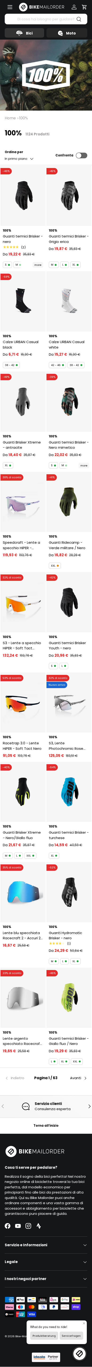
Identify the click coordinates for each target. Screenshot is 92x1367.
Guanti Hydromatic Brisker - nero (65, 935)
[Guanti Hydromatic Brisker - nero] (69, 892)
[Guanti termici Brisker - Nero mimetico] (69, 401)
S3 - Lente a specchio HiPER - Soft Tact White (22, 645)
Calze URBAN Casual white (66, 344)
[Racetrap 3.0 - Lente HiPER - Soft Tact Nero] (23, 703)
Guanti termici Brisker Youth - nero (67, 645)
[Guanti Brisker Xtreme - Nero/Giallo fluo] (23, 792)
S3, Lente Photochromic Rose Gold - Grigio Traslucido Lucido (66, 746)
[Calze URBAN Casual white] (69, 301)
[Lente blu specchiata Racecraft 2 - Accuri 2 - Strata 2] (23, 892)
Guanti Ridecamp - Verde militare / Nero (67, 545)
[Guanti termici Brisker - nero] (23, 196)
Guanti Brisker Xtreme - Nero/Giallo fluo (22, 835)
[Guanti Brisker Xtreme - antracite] (23, 401)
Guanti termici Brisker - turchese (69, 835)
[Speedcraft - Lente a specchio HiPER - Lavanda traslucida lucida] (23, 502)
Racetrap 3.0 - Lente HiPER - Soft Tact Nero (22, 746)
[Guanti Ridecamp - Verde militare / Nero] (69, 502)
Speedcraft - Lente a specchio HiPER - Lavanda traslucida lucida (21, 545)
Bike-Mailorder (25, 1336)
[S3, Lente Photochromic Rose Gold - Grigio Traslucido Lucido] (69, 703)
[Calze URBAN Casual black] (23, 301)
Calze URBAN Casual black (20, 344)
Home (10, 118)
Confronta (64, 155)
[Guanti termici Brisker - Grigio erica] (69, 196)
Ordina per (14, 152)
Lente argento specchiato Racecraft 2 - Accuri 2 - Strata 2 (22, 1041)
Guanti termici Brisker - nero (23, 239)
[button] (84, 7)
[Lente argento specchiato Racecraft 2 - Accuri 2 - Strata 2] (23, 998)
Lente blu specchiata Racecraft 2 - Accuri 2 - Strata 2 (22, 935)
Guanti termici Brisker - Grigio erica (69, 239)
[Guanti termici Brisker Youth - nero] (69, 602)
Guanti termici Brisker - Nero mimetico (69, 445)
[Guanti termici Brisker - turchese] (69, 792)
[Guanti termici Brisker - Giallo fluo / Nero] (69, 998)
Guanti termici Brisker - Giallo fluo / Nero (69, 1041)
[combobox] (46, 19)
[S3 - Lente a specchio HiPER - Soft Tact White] (23, 602)
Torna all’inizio (46, 1125)
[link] (18, 1078)
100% (23, 118)
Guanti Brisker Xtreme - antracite (22, 445)
